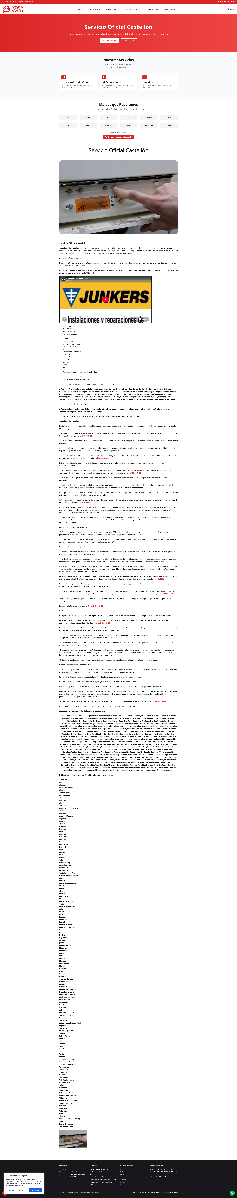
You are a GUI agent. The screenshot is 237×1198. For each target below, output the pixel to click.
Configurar (11, 1190)
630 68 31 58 (136, 473)
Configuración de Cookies (170, 1192)
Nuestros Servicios (109, 41)
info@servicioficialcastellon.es (24, 1)
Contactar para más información (120, 137)
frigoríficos (146, 566)
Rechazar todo (23, 1190)
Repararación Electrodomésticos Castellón (103, 1179)
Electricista (93, 1174)
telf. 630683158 (86, 436)
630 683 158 (7, 1)
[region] (24, 1183)
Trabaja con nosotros (152, 9)
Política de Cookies (17, 1186)
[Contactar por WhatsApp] (232, 1193)
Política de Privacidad (139, 1192)
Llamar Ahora (129, 41)
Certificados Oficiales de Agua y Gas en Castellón (104, 9)
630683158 (78, 258)
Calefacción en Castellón (97, 1172)
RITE (98, 677)
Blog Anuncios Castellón (132, 9)
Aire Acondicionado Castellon (99, 1169)
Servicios (78, 9)
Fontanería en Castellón (97, 1177)
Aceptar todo (36, 1190)
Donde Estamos (170, 9)
